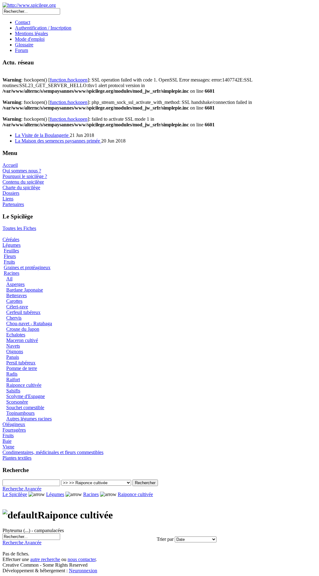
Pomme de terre (21, 368)
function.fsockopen (69, 79)
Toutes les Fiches (19, 228)
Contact (22, 22)
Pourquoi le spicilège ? (24, 176)
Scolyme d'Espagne (25, 396)
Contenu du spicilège (23, 182)
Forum (21, 50)
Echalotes (15, 334)
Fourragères (14, 430)
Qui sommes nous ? (21, 170)
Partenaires (13, 204)
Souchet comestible (25, 407)
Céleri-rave (17, 306)
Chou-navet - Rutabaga (29, 323)
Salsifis (13, 390)
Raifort (13, 379)
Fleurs (10, 256)
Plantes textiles (16, 458)
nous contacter (82, 559)
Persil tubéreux (21, 362)
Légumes (11, 245)
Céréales (10, 239)
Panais (12, 357)
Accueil (10, 165)
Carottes (14, 301)
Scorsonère (17, 402)
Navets (13, 346)
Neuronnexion (83, 570)
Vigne (8, 446)
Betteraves (16, 295)
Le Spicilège (14, 494)
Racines (11, 273)
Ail (9, 278)
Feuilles (11, 250)
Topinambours (20, 413)
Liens (7, 198)
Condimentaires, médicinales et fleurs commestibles (52, 452)
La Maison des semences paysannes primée (58, 140)
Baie (7, 441)
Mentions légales (31, 33)
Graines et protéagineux (27, 267)
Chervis (13, 318)
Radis (11, 374)
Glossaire (24, 44)
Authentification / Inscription (43, 27)
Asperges (15, 284)
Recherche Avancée (21, 488)
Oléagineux (13, 424)
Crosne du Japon (22, 329)
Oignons (14, 351)
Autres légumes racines (29, 418)
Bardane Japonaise (24, 290)
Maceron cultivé (22, 340)
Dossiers (10, 193)
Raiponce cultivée (23, 385)
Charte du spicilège (21, 187)
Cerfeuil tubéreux (23, 312)
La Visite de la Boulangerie (42, 135)
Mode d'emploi (30, 39)
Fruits (9, 262)
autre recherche (45, 559)
